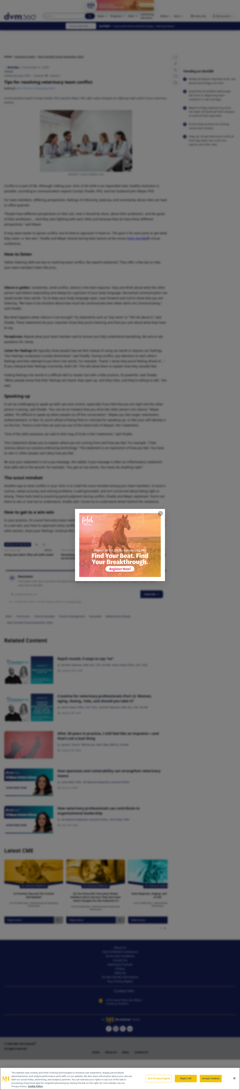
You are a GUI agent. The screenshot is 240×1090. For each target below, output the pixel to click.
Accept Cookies (211, 1078)
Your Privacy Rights (159, 1078)
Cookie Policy (35, 1086)
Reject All (185, 1078)
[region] (120, 1079)
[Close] (234, 1078)
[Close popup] (160, 513)
